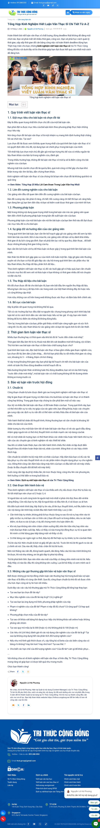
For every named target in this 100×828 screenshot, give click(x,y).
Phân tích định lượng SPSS (46, 788)
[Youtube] (48, 5)
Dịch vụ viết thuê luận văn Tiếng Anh (50, 792)
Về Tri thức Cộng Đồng (16, 779)
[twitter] (57, 5)
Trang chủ (11, 19)
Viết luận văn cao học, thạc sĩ (47, 782)
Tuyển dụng (12, 782)
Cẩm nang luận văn (24, 19)
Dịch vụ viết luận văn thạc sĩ (35, 480)
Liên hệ (10, 785)
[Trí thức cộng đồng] (23, 13)
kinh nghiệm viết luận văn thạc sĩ (53, 46)
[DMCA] (16, 769)
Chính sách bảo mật (72, 779)
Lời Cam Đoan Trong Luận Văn (55, 184)
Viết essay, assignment (45, 785)
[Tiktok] (52, 5)
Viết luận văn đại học (44, 779)
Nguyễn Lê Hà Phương (30, 683)
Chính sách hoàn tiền (72, 785)
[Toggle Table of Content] (22, 105)
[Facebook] (43, 5)
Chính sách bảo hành (72, 782)
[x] (40, 824)
